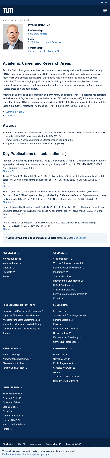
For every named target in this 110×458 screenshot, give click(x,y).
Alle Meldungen (11, 258)
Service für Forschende (65, 342)
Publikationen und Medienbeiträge (20, 328)
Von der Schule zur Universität (68, 263)
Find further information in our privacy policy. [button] (25, 454)
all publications (49, 153)
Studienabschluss (62, 276)
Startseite (8, 444)
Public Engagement (63, 363)
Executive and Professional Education (22, 311)
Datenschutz (52, 444)
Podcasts (8, 272)
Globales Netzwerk (63, 367)
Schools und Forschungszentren (69, 315)
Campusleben (60, 359)
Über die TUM (11, 387)
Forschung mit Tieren (64, 328)
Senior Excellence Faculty (66, 376)
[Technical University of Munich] (8, 11)
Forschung (61, 304)
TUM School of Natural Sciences (44, 42)
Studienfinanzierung (63, 289)
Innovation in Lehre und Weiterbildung (22, 324)
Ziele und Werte (11, 398)
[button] (107, 451)
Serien (6, 276)
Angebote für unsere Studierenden (20, 320)
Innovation (10, 348)
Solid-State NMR (36, 33)
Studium (59, 252)
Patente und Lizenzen (14, 367)
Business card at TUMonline (42, 51)
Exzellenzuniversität (13, 393)
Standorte (8, 411)
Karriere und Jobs (12, 415)
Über (19, 444)
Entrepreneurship (11, 354)
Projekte (57, 324)
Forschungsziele (61, 320)
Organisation (9, 407)
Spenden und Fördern (64, 381)
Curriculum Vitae (13, 111)
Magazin (7, 267)
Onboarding (59, 354)
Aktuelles (10, 252)
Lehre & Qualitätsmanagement (69, 294)
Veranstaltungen (11, 263)
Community (61, 348)
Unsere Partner (61, 333)
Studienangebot (61, 258)
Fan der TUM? (10, 420)
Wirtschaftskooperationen (16, 359)
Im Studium (59, 272)
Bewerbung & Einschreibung (67, 267)
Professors (13, 20)
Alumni (57, 372)
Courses (9, 115)
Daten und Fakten (12, 402)
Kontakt (57, 298)
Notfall (6, 429)
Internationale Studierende (66, 280)
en (106, 2)
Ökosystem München (13, 363)
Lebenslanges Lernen (17, 304)
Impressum (35, 444)
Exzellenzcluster (61, 311)
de (102, 2)
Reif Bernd (24, 20)
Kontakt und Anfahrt (13, 424)
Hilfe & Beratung (61, 285)
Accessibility (72, 444)
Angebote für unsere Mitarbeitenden (21, 315)
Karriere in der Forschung (66, 337)
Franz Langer (78, 238)
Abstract (7, 171)
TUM (5, 20)
